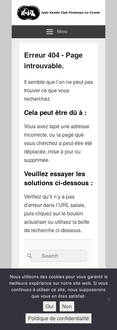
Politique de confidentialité (58, 318)
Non (67, 306)
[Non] (109, 299)
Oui (50, 306)
